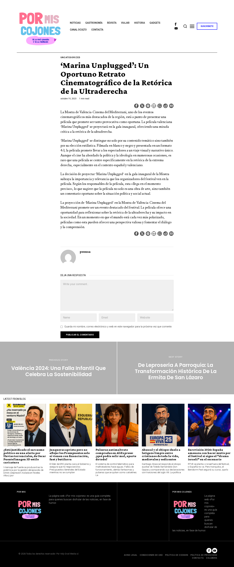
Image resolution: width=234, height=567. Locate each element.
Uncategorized (70, 57)
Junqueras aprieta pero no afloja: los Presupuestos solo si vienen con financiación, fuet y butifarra (70, 454)
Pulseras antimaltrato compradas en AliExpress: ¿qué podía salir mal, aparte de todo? (116, 454)
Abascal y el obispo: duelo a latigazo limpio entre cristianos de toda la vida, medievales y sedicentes (161, 454)
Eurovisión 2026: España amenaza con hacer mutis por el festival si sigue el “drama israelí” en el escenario (209, 454)
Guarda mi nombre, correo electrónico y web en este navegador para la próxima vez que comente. (118, 326)
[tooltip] (176, 24)
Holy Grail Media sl (69, 553)
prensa (85, 251)
